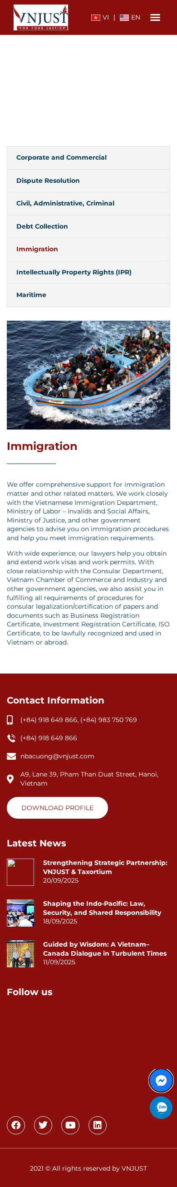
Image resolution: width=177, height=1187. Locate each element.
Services (84, 90)
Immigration (37, 249)
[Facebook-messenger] (161, 1080)
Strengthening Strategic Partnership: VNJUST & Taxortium (105, 867)
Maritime (31, 295)
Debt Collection (42, 226)
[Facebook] (16, 1125)
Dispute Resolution (48, 180)
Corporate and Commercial (61, 157)
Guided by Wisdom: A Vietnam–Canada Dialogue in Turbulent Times (105, 948)
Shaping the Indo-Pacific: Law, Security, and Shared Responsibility (102, 908)
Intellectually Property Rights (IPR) (74, 272)
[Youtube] (70, 1125)
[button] (155, 17)
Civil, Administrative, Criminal (65, 203)
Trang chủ (49, 90)
